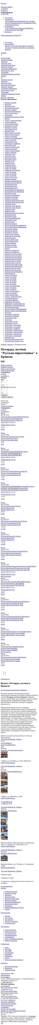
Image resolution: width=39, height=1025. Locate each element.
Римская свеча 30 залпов (13, 257)
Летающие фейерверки (9, 69)
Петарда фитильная (11, 240)
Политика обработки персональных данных (8, 1003)
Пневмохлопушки (11, 149)
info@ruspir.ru (5, 975)
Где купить (8, 17)
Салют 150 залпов (11, 177)
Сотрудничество (10, 21)
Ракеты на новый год (12, 250)
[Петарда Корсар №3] (8, 506)
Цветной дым (9, 131)
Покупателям (9, 44)
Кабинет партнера (11, 940)
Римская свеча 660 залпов (13, 264)
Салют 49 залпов (10, 167)
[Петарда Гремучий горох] (10, 436)
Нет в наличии (6, 576)
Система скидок (10, 933)
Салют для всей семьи (12, 151)
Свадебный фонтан (11, 298)
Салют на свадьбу (11, 136)
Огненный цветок (11, 891)
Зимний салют (10, 163)
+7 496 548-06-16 (6, 982)
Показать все (5, 679)
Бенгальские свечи (7, 70)
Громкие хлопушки (11, 197)
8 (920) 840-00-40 (6, 12)
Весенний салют (10, 158)
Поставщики (13, 28)
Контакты (8, 32)
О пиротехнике (16, 48)
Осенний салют (10, 156)
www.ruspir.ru (5, 977)
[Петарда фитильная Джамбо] (11, 657)
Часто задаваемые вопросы (14, 939)
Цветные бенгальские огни (14, 339)
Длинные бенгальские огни (14, 200)
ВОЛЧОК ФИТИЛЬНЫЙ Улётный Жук (14, 488)
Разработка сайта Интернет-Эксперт (13, 1011)
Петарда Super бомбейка (9, 648)
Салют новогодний (11, 124)
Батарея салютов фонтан (13, 181)
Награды (13, 30)
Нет (2, 1014)
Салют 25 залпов (10, 172)
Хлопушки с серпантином (14, 330)
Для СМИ (19, 30)
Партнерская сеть (22, 21)
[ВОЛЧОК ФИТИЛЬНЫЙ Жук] (12, 451)
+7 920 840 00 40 (6, 802)
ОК (2, 1023)
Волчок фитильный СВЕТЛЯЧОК (12, 583)
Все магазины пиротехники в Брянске (14, 690)
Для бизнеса (9, 19)
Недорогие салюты (11, 126)
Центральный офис (11, 966)
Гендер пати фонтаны (12, 195)
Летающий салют (11, 220)
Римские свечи (6, 63)
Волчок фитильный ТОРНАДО (11, 418)
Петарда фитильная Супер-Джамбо (13, 633)
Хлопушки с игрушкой (12, 325)
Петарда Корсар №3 (7, 508)
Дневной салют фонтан (13, 206)
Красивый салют (10, 159)
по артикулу (5, 376)
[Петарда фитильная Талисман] (12, 551)
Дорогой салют (10, 154)
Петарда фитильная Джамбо (10, 659)
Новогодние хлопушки (13, 133)
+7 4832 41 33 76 (6, 803)
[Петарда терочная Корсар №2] (12, 521)
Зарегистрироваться (7, 35)
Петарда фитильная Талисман (11, 553)
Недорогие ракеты (11, 229)
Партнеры (21, 28)
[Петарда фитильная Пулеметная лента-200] (16, 566)
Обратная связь (10, 970)
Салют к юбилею (10, 152)
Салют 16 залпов (10, 174)
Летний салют (9, 161)
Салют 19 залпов (10, 175)
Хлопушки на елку (11, 321)
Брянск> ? (12, 1012)
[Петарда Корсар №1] (8, 536)
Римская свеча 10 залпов (13, 254)
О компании (9, 26)
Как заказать (23, 46)
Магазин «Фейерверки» (9, 811)
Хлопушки (5, 72)
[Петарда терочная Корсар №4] (12, 471)
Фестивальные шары (8, 65)
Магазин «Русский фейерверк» (11, 771)
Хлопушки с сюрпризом (13, 334)
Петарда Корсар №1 (7, 538)
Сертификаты (27, 23)
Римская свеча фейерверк (13, 138)
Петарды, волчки (7, 67)
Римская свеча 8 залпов (13, 268)
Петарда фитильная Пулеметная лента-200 (15, 568)
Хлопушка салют (10, 318)
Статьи (7, 30)
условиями (32, 1016)
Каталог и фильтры (7, 97)
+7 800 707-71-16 (6, 989)
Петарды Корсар (10, 122)
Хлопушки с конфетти (12, 143)
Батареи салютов (7, 60)
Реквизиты (8, 968)
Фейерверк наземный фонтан (15, 304)
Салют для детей (10, 140)
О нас (7, 28)
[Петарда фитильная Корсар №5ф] (13, 601)
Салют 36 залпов (10, 168)
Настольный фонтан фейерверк (15, 225)
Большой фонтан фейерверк (14, 190)
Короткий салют (10, 145)
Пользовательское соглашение (7, 1006)
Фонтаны (4, 62)
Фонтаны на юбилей (12, 314)
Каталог (7, 46)
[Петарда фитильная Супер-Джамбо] (14, 631)
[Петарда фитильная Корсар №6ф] (13, 616)
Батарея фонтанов (11, 142)
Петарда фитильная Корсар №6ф (12, 618)
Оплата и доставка (11, 921)
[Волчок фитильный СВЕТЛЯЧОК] (13, 582)
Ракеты (3, 76)
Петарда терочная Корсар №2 (11, 523)
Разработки (29, 28)
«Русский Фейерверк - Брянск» (11, 739)
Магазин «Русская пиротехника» (12, 750)
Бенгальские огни (11, 129)
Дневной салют (10, 165)
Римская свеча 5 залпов (13, 261)
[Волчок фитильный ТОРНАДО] (12, 417)
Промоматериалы (16, 23)
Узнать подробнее (7, 406)
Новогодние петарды (12, 135)
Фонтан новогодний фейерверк (15, 309)
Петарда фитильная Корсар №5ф (12, 603)
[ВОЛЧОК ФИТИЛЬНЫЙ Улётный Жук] (15, 486)
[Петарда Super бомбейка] (10, 646)
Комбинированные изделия (10, 74)
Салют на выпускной (12, 147)
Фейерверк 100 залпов (12, 170)
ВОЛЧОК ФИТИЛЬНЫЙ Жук (11, 453)
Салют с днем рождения (13, 120)
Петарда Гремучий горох (9, 438)
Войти (17, 35)
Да (5, 1014)
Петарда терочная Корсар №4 (11, 473)
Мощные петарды (11, 127)
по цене (3, 374)
